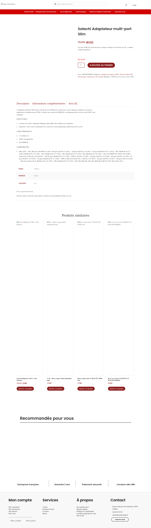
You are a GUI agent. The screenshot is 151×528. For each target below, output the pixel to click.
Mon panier (31, 520)
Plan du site (80, 515)
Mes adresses (13, 511)
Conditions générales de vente (86, 513)
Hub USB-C (130, 77)
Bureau (122, 74)
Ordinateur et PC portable (95, 77)
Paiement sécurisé (48, 509)
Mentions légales (82, 509)
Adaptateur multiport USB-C (110, 74)
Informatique (82, 77)
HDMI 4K (114, 77)
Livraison (46, 511)
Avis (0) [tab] (73, 103)
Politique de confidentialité (85, 511)
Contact (45, 507)
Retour (45, 513)
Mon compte (16, 520)
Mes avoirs (12, 513)
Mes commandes (14, 507)
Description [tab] (23, 103)
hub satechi (122, 77)
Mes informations (14, 509)
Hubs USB (129, 74)
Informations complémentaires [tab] (48, 103)
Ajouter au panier (101, 65)
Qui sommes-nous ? (83, 507)
